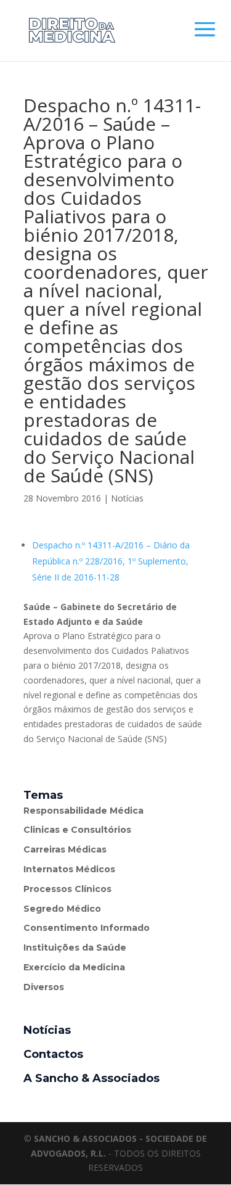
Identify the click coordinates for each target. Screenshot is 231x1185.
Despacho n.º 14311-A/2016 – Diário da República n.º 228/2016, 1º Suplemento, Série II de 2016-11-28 (111, 561)
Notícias (127, 498)
